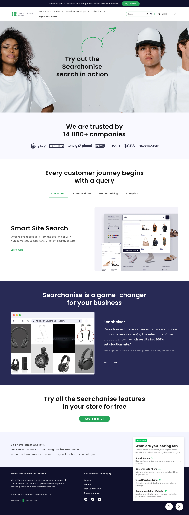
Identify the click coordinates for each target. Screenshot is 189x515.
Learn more (17, 249)
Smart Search (143, 458)
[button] (51, 11)
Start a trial (94, 419)
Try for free (131, 3)
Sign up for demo (92, 489)
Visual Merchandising (146, 480)
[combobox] (140, 14)
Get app (88, 484)
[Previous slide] (90, 106)
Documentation (92, 493)
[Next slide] (98, 106)
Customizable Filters (146, 468)
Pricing (87, 480)
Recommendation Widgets (149, 491)
